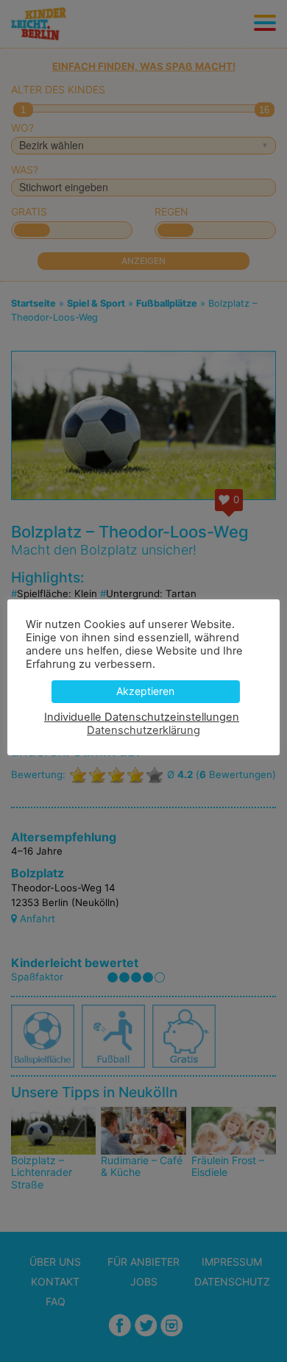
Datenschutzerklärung (143, 730)
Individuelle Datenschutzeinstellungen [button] (141, 717)
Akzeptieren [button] (145, 691)
